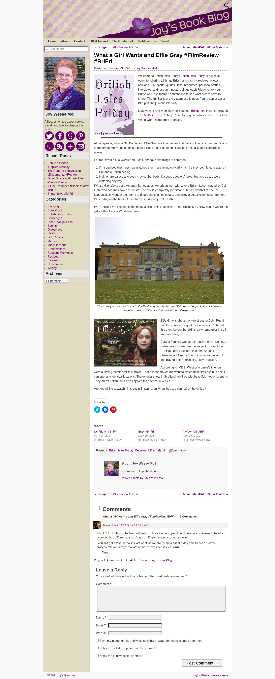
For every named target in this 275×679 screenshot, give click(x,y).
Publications (147, 41)
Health (52, 233)
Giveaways (55, 229)
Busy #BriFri (146, 431)
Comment (103, 584)
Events (52, 225)
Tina (105, 525)
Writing (52, 268)
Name (101, 617)
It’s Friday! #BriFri (105, 431)
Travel (164, 41)
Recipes (53, 256)
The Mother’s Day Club (153, 115)
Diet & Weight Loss (60, 222)
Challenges (55, 218)
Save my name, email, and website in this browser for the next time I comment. (151, 640)
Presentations (57, 248)
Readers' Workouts (60, 252)
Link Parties (55, 237)
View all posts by (143, 477)
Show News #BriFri (60, 193)
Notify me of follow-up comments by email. (127, 648)
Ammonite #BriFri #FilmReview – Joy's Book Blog (139, 560)
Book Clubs (55, 210)
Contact (79, 41)
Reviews (140, 450)
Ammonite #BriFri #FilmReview (205, 47)
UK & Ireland (99, 41)
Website (101, 633)
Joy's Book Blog (66, 675)
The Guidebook (123, 41)
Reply (106, 552)
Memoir (53, 241)
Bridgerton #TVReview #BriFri (116, 47)
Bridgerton (198, 110)
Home (52, 41)
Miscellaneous (57, 245)
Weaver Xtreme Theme (214, 675)
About (65, 41)
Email (101, 625)
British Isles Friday (193, 76)
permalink (179, 450)
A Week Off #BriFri (194, 431)
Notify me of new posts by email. (120, 655)
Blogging (53, 206)
